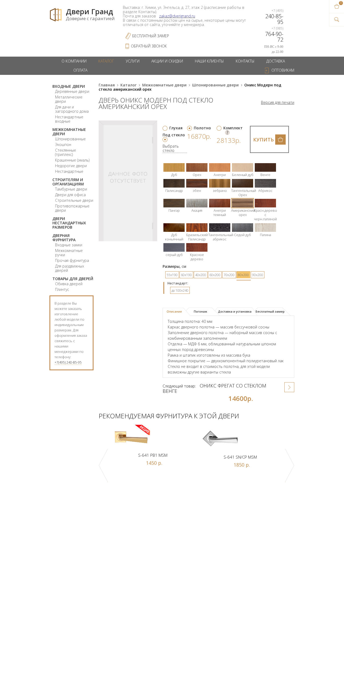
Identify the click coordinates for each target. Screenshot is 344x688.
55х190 (172, 275)
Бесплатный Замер (150, 35)
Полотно (202, 127)
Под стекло (174, 134)
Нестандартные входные (69, 119)
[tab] (176, 312)
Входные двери (68, 86)
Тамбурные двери (71, 189)
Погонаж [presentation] (200, 311)
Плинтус (62, 289)
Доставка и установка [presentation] (235, 311)
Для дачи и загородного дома (72, 109)
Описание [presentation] (174, 311)
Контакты (245, 61)
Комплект (233, 127)
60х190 (186, 275)
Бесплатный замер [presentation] (270, 311)
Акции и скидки (167, 61)
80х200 (243, 275)
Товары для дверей (72, 278)
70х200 (229, 275)
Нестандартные (69, 171)
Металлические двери (69, 99)
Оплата (80, 70)
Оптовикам (282, 70)
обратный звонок (149, 46)
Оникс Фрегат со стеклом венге (214, 388)
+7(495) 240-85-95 (68, 362)
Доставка (275, 61)
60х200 (214, 275)
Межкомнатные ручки (69, 252)
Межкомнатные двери (69, 131)
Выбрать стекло (171, 148)
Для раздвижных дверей (69, 268)
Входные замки (68, 244)
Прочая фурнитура (72, 260)
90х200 (257, 275)
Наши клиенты (209, 61)
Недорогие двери (71, 165)
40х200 (200, 275)
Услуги (132, 61)
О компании (74, 61)
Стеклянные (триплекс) (65, 152)
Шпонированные (70, 138)
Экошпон (63, 144)
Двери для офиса (70, 194)
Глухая (175, 127)
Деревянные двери (72, 91)
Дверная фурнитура (64, 237)
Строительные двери (74, 200)
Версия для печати (277, 102)
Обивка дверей (69, 283)
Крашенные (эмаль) (72, 160)
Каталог (106, 61)
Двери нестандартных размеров (69, 223)
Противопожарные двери (72, 208)
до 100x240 (179, 290)
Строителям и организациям (68, 181)
